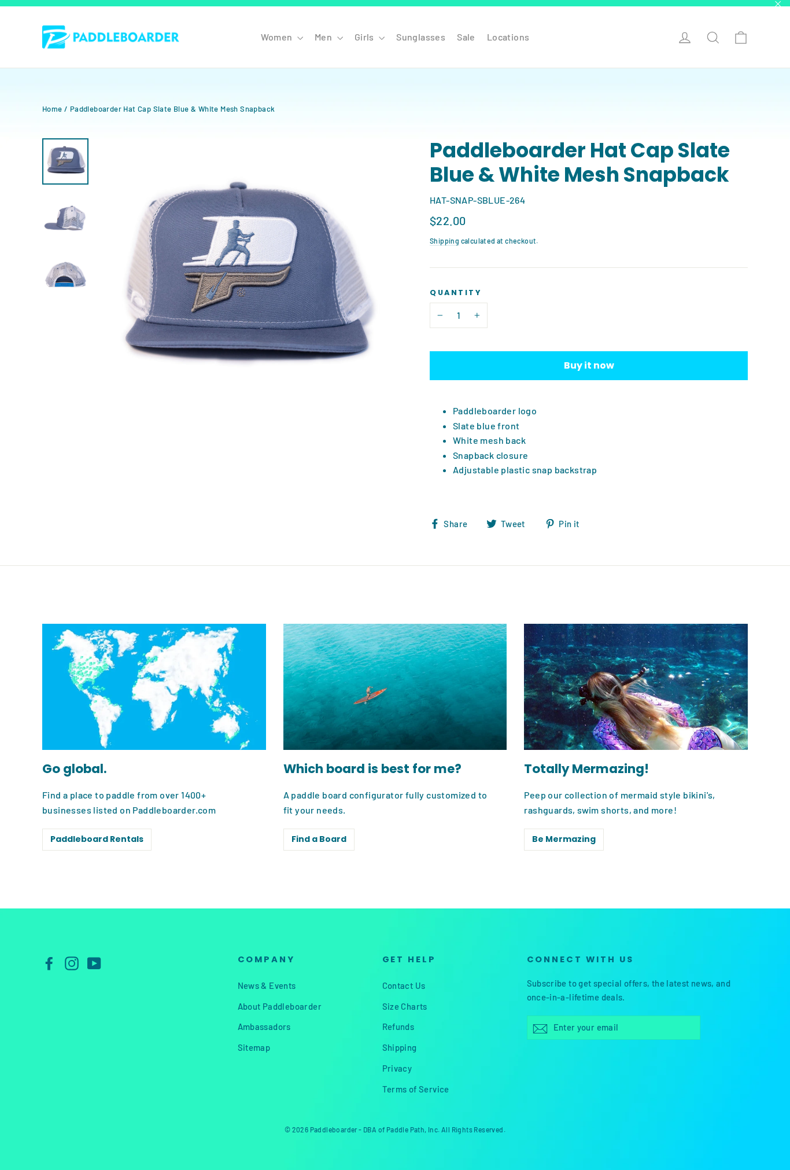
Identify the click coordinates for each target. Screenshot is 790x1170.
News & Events (267, 985)
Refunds (398, 1026)
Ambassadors (264, 1026)
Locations (508, 36)
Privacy (397, 1068)
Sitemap (254, 1047)
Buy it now (589, 365)
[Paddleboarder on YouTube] (94, 962)
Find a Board (318, 839)
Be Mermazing (564, 839)
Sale (466, 36)
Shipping (444, 241)
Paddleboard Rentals (96, 839)
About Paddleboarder (280, 1006)
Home (52, 108)
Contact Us (404, 985)
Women (277, 36)
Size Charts (404, 1006)
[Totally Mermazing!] (636, 686)
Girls (365, 36)
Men (324, 36)
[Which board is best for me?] (395, 686)
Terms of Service (415, 1089)
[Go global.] (154, 686)
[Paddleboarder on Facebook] (49, 962)
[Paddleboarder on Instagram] (72, 962)
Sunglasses (420, 36)
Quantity (455, 292)
